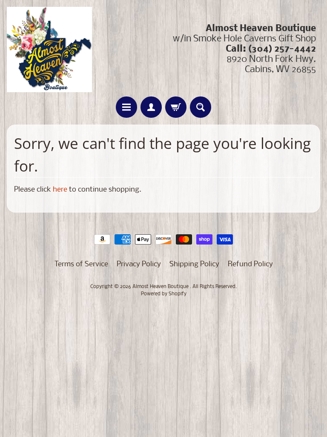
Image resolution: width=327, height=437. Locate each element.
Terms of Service (81, 264)
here (60, 190)
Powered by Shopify (163, 294)
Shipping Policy (194, 264)
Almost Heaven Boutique (161, 286)
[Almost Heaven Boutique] (49, 49)
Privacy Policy (139, 264)
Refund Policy (250, 264)
